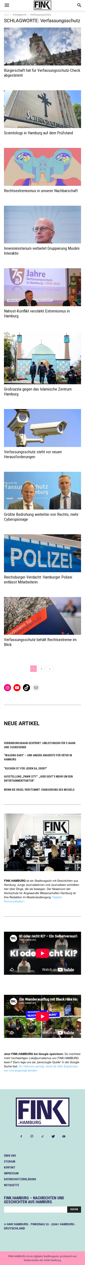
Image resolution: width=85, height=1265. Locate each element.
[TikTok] (42, 1137)
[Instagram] (32, 1136)
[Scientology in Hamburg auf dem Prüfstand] (42, 109)
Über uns (10, 1155)
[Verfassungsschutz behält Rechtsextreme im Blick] (42, 616)
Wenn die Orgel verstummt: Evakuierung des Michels (39, 789)
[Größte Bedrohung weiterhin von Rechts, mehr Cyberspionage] (42, 491)
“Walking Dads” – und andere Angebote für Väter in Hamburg (38, 757)
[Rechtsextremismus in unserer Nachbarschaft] (42, 167)
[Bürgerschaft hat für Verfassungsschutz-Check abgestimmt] (42, 46)
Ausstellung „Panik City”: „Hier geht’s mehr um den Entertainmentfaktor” (38, 778)
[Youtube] (64, 1137)
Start (6, 14)
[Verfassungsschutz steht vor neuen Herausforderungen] (42, 428)
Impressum (11, 1173)
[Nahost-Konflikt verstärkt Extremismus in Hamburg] (42, 287)
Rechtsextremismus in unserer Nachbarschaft (41, 190)
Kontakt (9, 1167)
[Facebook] (21, 1137)
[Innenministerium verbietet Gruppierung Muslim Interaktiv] (42, 225)
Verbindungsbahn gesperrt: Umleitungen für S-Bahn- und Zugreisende (40, 745)
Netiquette (11, 1185)
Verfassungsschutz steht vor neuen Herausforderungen (33, 454)
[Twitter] (53, 1137)
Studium (9, 1161)
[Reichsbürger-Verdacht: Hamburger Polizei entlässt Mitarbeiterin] (42, 553)
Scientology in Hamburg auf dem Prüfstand (38, 133)
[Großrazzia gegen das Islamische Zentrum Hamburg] (42, 357)
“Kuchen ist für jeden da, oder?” (25, 768)
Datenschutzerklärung (20, 1179)
